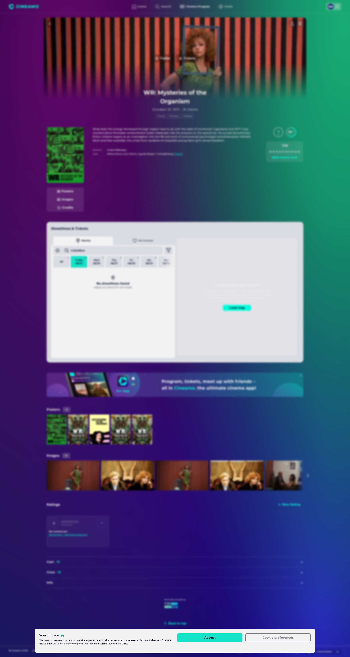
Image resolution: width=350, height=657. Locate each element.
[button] (278, 132)
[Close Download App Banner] (300, 375)
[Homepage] (24, 6)
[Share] (292, 23)
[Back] (50, 23)
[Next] (307, 475)
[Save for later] (300, 23)
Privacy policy (75, 643)
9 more (178, 154)
